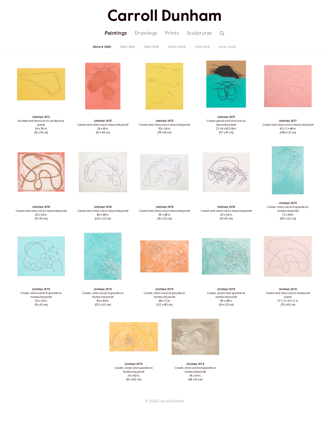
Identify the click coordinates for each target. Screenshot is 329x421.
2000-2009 (177, 47)
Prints (172, 33)
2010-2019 (202, 47)
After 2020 (227, 47)
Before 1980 (102, 47)
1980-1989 (127, 47)
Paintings (116, 33)
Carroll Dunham (164, 16)
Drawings (146, 33)
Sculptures (199, 33)
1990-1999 (151, 47)
